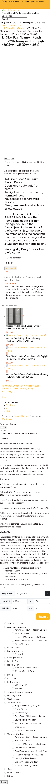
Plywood (19, 654)
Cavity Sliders (21, 709)
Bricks (10, 776)
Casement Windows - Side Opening (31, 637)
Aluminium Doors (15, 623)
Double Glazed (14, 661)
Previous (8, 283)
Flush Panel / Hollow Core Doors (30, 716)
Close (3, 782)
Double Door (21, 685)
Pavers (10, 675)
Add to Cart (11, 268)
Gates (9, 769)
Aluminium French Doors (26, 668)
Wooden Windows (15, 734)
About (26, 13)
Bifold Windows (22, 633)
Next (14, 283)
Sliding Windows (22, 644)
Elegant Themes (21, 416)
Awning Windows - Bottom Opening (31, 630)
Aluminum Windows (16, 627)
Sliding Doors (13, 682)
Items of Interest (14, 773)
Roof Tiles (12, 678)
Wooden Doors (14, 703)
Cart (37, 13)
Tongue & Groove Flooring (19, 692)
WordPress (7, 419)
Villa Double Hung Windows (27, 765)
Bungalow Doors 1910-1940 (27, 705)
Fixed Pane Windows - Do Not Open (31, 640)
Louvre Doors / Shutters (26, 720)
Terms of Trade (8, 392)
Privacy (5, 397)
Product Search (8, 13)
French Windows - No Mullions (29, 755)
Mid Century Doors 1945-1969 (28, 723)
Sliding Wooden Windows (26, 762)
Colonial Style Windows (25, 748)
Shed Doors (20, 727)
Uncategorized (14, 695)
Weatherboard (13, 699)
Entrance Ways (21, 713)
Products (19, 13)
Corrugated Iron (14, 658)
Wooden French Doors (25, 671)
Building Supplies (15, 651)
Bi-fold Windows (22, 740)
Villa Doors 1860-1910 (25, 730)
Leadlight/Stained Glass (25, 758)
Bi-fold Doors (13, 648)
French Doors (15, 280)
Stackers (18, 688)
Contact (32, 13)
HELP (3, 427)
